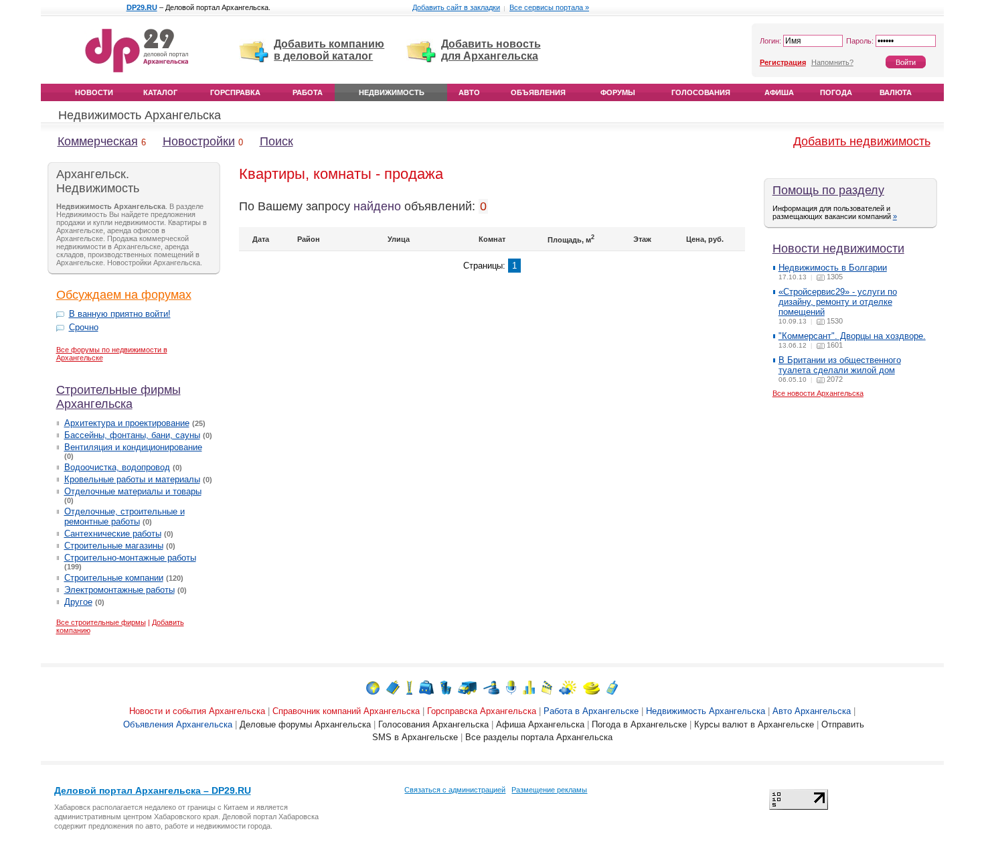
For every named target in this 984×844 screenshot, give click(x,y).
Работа (308, 92)
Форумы (617, 92)
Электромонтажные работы (119, 590)
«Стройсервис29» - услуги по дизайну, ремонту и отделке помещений (837, 302)
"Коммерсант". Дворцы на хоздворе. (852, 336)
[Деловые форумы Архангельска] (511, 687)
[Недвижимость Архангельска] (446, 687)
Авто (469, 92)
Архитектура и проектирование (126, 423)
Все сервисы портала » (549, 7)
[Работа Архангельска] (426, 687)
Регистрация (783, 62)
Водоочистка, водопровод (117, 467)
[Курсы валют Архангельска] (591, 687)
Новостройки (199, 141)
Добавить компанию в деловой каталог (329, 50)
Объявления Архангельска (177, 724)
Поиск (276, 141)
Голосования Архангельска (433, 724)
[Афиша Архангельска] (547, 687)
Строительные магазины (113, 546)
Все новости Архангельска (818, 393)
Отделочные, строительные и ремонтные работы (124, 516)
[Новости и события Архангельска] (373, 687)
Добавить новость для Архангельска (491, 50)
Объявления (538, 92)
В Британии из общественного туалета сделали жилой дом (839, 365)
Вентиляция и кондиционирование (133, 447)
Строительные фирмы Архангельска (118, 397)
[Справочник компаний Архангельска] (393, 687)
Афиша (779, 92)
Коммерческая (98, 141)
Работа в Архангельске (591, 711)
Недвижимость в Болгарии (832, 268)
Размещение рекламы (549, 790)
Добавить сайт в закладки (456, 7)
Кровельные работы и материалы (132, 479)
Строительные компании (113, 578)
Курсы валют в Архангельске (754, 724)
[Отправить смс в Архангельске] (612, 687)
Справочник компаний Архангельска (346, 711)
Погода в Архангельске (639, 724)
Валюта (896, 92)
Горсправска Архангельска (481, 711)
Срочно (83, 327)
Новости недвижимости (838, 248)
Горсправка (235, 92)
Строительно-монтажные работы (130, 558)
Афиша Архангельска (540, 724)
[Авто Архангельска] (467, 687)
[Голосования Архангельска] (528, 687)
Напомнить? (832, 62)
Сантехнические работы (112, 534)
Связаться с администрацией (454, 790)
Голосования (700, 92)
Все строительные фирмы (101, 622)
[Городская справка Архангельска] (409, 687)
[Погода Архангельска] (568, 687)
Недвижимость (391, 92)
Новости (94, 92)
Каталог (160, 92)
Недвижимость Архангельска (139, 115)
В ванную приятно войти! (120, 314)
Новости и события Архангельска (197, 711)
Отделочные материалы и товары (132, 491)
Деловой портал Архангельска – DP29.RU (152, 790)
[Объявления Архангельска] (491, 687)
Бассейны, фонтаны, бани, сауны (132, 435)
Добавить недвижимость (861, 141)
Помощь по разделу (828, 190)
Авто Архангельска (811, 711)
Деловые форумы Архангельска (305, 724)
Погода (836, 92)
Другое (78, 602)
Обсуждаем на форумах (123, 294)
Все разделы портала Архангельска (538, 737)
